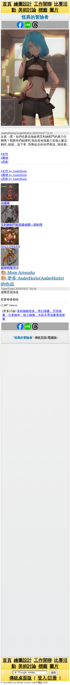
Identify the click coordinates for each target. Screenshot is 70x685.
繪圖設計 (23, 3)
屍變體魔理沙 (10, 267)
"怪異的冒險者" (23, 337)
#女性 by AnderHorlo (14, 171)
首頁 (7, 3)
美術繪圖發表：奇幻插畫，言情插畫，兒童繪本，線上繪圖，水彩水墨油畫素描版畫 (33, 314)
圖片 (54, 9)
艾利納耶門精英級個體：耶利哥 (22, 224)
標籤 (42, 9)
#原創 (4, 161)
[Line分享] (27, 24)
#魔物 (4, 157)
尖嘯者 (5, 203)
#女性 (4, 154)
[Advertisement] (35, 500)
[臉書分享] (20, 24)
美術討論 (27, 9)
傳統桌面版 (20, 677)
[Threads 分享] (35, 24)
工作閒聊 (43, 3)
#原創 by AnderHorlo (14, 179)
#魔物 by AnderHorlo (14, 175)
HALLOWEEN (10, 246)
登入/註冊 (47, 677)
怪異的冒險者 (35, 17)
